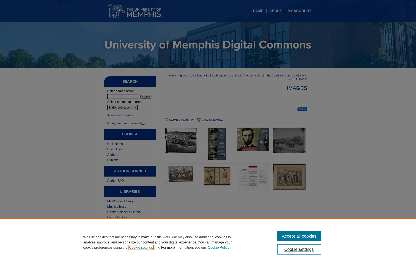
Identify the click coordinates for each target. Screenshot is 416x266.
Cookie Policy (218, 247)
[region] (208, 242)
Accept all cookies (299, 236)
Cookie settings (141, 247)
